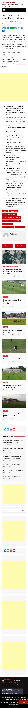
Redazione (5, 21)
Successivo (20, 246)
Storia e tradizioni (13, 266)
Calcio (4, 23)
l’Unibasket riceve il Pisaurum (11, 464)
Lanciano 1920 (16, 220)
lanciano (6, 220)
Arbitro (5, 211)
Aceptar (23, 702)
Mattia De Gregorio (8, 227)
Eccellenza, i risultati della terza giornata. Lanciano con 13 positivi (13, 302)
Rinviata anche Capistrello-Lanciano (13, 470)
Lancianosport (8, 2)
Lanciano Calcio (8, 224)
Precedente (8, 246)
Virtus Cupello (20, 227)
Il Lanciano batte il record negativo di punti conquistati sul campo (12, 271)
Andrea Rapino (8, 276)
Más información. (14, 704)
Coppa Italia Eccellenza (9, 214)
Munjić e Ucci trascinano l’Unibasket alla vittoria (13, 449)
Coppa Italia (14, 211)
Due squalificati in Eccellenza (13, 359)
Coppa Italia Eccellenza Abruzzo (12, 217)
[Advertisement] (14, 87)
